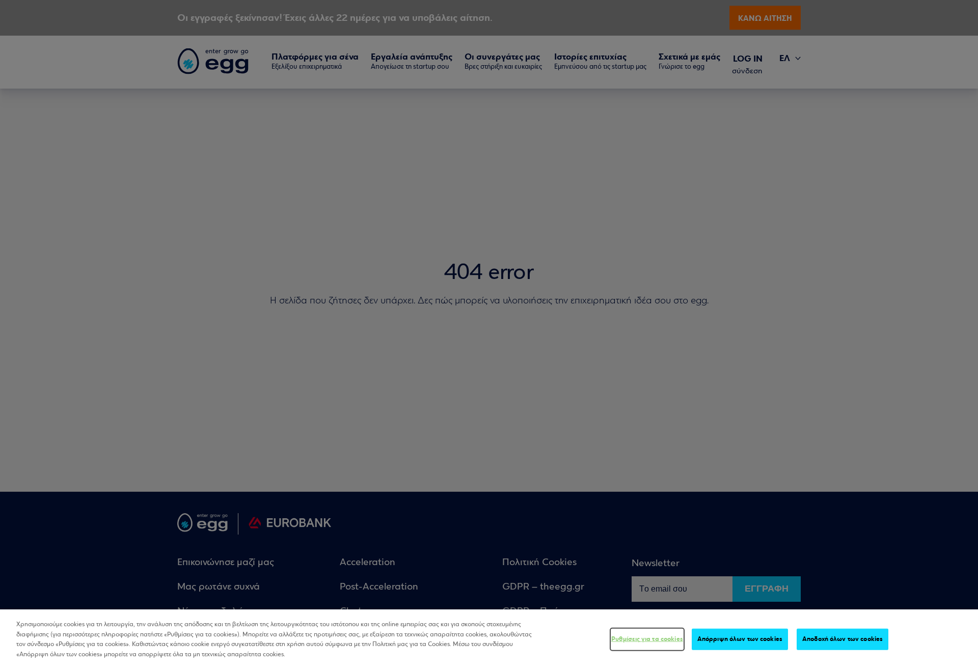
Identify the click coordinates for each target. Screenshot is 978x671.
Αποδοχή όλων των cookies (842, 639)
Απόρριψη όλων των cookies (739, 639)
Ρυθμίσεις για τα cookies (647, 639)
